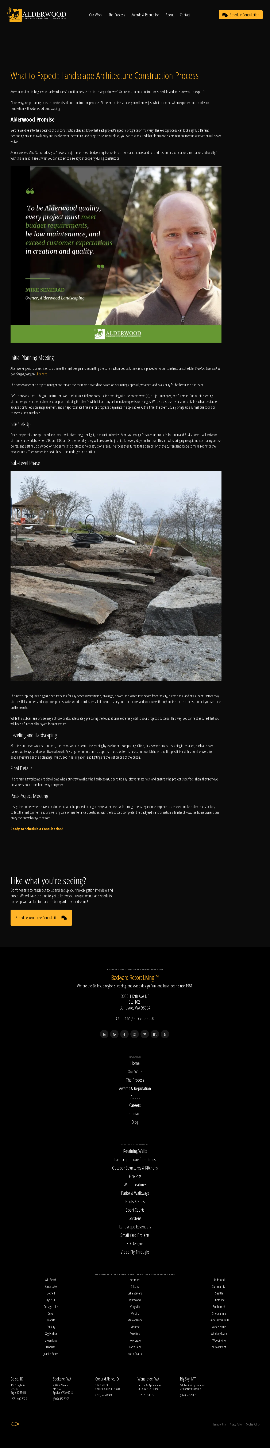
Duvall (50, 1313)
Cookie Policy (252, 1424)
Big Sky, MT (188, 1379)
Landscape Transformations (135, 1159)
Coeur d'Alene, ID (107, 1379)
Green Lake (51, 1340)
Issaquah (50, 1347)
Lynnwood (135, 1300)
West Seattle (219, 1327)
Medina (135, 1313)
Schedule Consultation (244, 15)
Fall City (51, 1327)
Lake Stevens (135, 1293)
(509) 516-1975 (146, 1395)
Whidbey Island (219, 1333)
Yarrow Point (219, 1347)
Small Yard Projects (135, 1235)
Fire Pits (135, 1176)
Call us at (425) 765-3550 (135, 1018)
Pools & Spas (135, 1201)
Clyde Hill (51, 1300)
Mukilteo (135, 1333)
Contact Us (146, 1389)
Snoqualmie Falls (219, 1320)
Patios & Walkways (135, 1193)
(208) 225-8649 (103, 1395)
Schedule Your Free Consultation (37, 918)
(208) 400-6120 (19, 1398)
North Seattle (135, 1353)
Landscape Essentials (135, 1226)
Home (135, 1063)
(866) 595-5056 (188, 1395)
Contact (185, 15)
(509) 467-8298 (61, 1398)
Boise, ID (17, 1379)
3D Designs (135, 1243)
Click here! (41, 373)
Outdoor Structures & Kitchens (135, 1167)
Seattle (219, 1293)
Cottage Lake (51, 1306)
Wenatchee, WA (148, 1379)
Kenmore (135, 1279)
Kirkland (135, 1286)
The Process (117, 15)
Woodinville (219, 1340)
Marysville (135, 1306)
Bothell (51, 1293)
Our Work (95, 15)
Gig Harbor (51, 1333)
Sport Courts (135, 1210)
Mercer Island (135, 1320)
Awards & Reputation (145, 15)
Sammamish (219, 1286)
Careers (135, 1105)
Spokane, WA (62, 1379)
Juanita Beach (50, 1353)
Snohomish (219, 1306)
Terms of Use (219, 1424)
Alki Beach (51, 1279)
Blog (135, 1122)
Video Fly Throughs (135, 1252)
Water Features (135, 1184)
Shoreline (219, 1300)
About (170, 15)
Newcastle (135, 1340)
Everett (51, 1320)
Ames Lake (51, 1286)
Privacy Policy (236, 1424)
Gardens (135, 1218)
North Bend (135, 1347)
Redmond (219, 1279)
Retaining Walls (135, 1151)
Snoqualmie (219, 1313)
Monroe (135, 1327)
